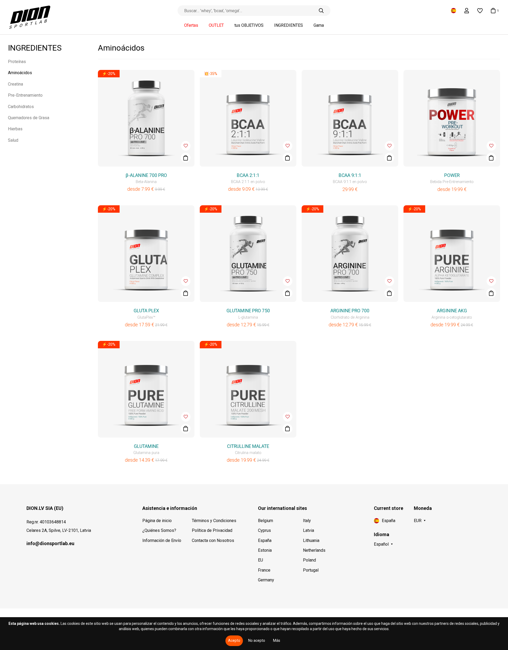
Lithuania (311, 540)
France (264, 570)
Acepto (234, 640)
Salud (13, 140)
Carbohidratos (21, 106)
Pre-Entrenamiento (25, 95)
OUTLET (216, 25)
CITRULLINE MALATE (248, 446)
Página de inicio (157, 520)
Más (276, 640)
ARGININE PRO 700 (349, 310)
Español (381, 544)
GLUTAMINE (146, 446)
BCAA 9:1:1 (350, 175)
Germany (266, 579)
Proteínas (17, 61)
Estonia (265, 550)
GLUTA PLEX (146, 310)
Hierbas (15, 128)
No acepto (256, 640)
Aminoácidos (20, 72)
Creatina (15, 84)
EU (260, 560)
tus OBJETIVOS (249, 25)
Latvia (308, 530)
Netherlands (314, 550)
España (264, 540)
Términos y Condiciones (214, 520)
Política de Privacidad (212, 530)
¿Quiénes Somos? (159, 530)
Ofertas (191, 25)
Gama (319, 25)
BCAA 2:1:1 (248, 175)
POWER (452, 175)
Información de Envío (161, 540)
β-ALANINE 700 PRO (146, 175)
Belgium (265, 520)
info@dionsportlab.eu (50, 543)
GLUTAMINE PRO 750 (248, 310)
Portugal (311, 570)
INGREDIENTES (288, 25)
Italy (307, 520)
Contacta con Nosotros (213, 540)
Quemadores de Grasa (28, 117)
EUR (417, 520)
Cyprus (264, 530)
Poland (309, 560)
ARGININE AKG (452, 310)
